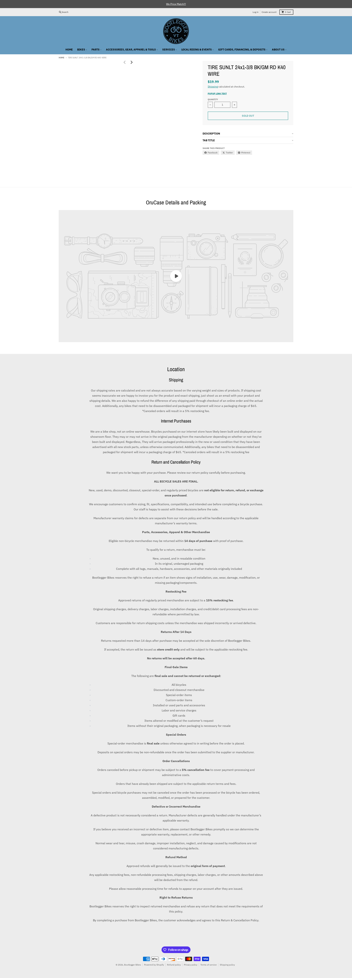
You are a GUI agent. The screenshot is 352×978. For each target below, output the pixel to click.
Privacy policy (190, 964)
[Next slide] (131, 62)
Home (61, 57)
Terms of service (208, 964)
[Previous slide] (124, 62)
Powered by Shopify (154, 964)
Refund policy (174, 964)
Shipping (213, 86)
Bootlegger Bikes (132, 964)
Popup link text (217, 93)
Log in (255, 12)
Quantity (213, 99)
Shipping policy (227, 964)
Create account (269, 12)
